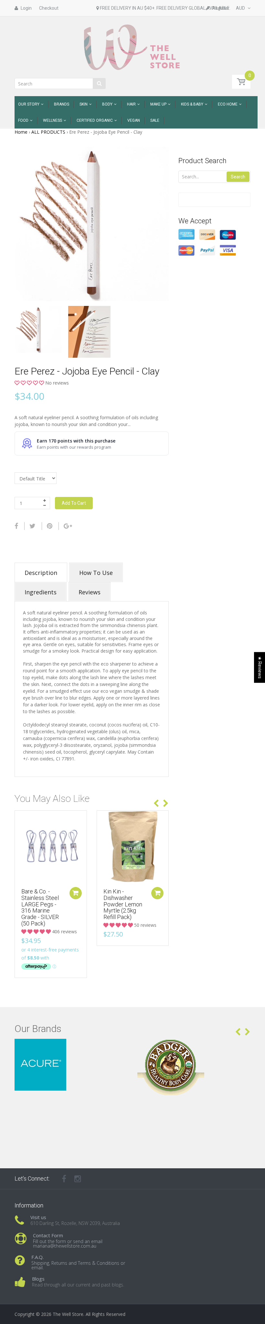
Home (21, 132)
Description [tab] (41, 573)
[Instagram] (77, 1178)
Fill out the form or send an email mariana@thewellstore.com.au (67, 1243)
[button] (30, 383)
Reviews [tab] (90, 592)
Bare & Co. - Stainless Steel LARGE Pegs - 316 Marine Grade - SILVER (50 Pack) (40, 907)
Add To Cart (74, 503)
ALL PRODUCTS (48, 132)
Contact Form (48, 1235)
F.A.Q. (37, 1257)
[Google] (68, 526)
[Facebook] (16, 526)
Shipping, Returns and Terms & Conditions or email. (78, 1265)
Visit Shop (71, 1047)
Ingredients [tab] (41, 592)
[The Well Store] (133, 47)
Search (238, 176)
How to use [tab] (96, 573)
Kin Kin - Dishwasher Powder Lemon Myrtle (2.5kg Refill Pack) (122, 904)
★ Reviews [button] (259, 667)
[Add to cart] (75, 893)
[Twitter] (32, 526)
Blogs (38, 1278)
